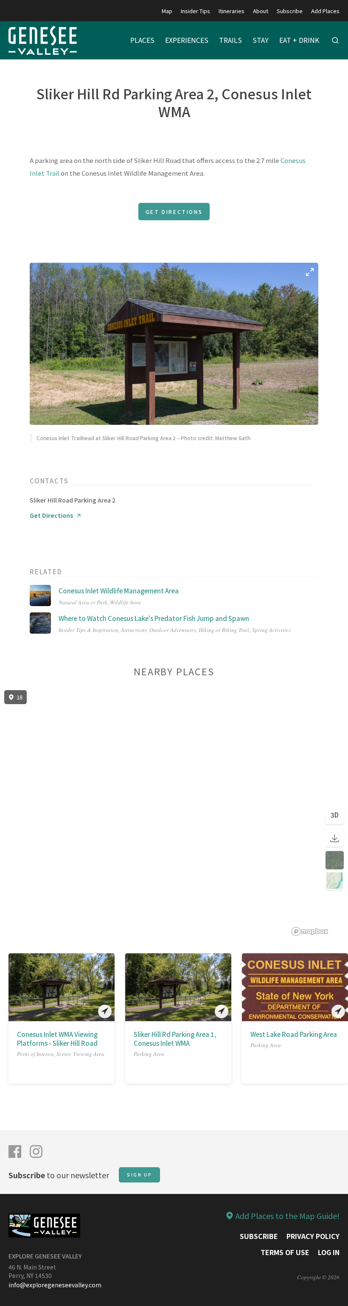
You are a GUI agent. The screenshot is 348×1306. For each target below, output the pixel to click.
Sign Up (139, 1174)
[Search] (335, 40)
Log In (329, 1252)
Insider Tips (195, 11)
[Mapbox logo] (309, 931)
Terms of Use (285, 1252)
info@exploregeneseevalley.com (54, 1285)
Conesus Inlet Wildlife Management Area (119, 590)
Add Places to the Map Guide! (288, 1215)
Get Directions (174, 211)
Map (167, 11)
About (260, 11)
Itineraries (231, 11)
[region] (174, 813)
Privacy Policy (313, 1236)
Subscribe (290, 11)
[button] (14, 987)
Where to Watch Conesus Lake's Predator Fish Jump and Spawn (154, 618)
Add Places (325, 11)
